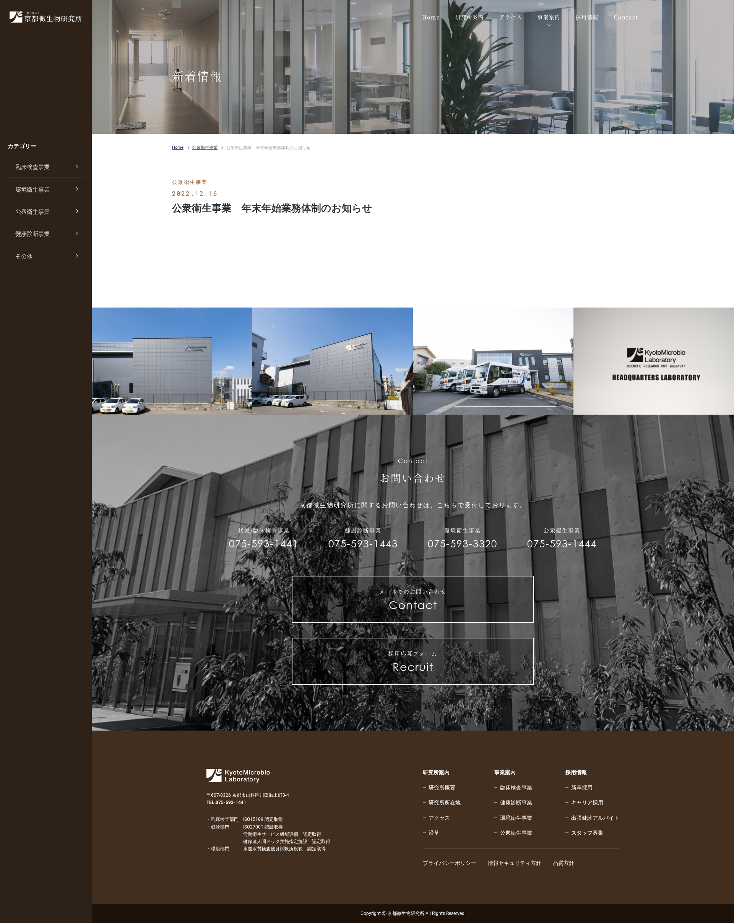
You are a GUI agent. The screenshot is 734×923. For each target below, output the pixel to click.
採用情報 (576, 772)
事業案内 (505, 772)
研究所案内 (436, 772)
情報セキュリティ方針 (514, 863)
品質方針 (563, 863)
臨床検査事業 (32, 167)
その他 (23, 256)
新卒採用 (582, 788)
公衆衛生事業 (32, 211)
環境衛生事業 (32, 189)
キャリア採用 (587, 802)
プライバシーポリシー (449, 863)
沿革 (434, 833)
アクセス (439, 818)
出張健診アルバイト (595, 818)
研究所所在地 (445, 802)
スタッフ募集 (587, 833)
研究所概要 (442, 788)
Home (178, 147)
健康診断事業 (32, 234)
